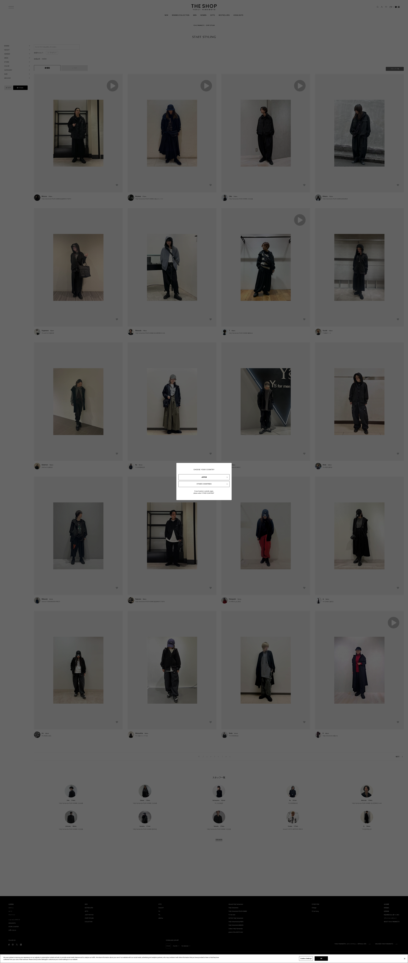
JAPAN (204, 477)
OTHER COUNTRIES (204, 484)
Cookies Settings (306, 958)
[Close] (404, 958)
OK (321, 958)
